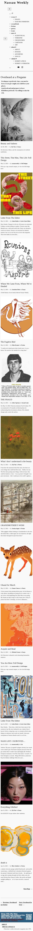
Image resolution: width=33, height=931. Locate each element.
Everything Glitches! (9, 807)
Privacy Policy (8, 927)
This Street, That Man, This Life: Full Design (16, 159)
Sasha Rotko (15, 221)
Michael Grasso (16, 652)
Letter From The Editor (10, 218)
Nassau (10, 2)
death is (4, 863)
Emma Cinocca (16, 588)
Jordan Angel (15, 528)
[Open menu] (5, 38)
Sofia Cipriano (16, 403)
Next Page (27, 889)
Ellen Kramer (15, 345)
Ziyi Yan (13, 147)
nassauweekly (15, 163)
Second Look (25, 403)
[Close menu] (9, 9)
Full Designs (24, 163)
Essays (19, 147)
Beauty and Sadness (9, 143)
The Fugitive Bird (8, 342)
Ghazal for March (8, 585)
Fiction (23, 345)
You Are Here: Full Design (12, 663)
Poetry (20, 464)
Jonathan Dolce (16, 289)
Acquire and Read (8, 649)
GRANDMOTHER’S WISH (12, 525)
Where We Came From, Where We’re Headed (16, 285)
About (4, 924)
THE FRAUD (6, 399)
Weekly (23, 2)
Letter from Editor (26, 221)
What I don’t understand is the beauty (16, 461)
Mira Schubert (16, 866)
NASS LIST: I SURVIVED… (13, 741)
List (22, 744)
